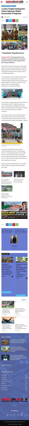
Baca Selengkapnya (6, 292)
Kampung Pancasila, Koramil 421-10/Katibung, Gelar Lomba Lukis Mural (21, 231)
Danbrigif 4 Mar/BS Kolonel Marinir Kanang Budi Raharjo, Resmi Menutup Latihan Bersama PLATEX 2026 (14, 214)
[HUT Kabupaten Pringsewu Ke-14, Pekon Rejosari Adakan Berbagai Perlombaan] (6, 174)
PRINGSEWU (13, 6)
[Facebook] (7, 20)
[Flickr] (14, 415)
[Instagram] (18, 415)
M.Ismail (12, 16)
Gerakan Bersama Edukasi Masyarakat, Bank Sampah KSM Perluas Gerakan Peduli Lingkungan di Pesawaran (21, 270)
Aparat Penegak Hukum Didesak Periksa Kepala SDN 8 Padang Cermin (6, 231)
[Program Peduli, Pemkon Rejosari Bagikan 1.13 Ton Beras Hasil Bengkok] (6, 188)
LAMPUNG (3, 6)
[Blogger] (7, 415)
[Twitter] (10, 20)
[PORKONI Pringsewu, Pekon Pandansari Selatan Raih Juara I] (19, 174)
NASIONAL (8, 6)
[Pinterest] (13, 20)
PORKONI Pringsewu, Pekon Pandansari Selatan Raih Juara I (19, 181)
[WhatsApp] (17, 20)
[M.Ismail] (2, 17)
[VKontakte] (21, 415)
